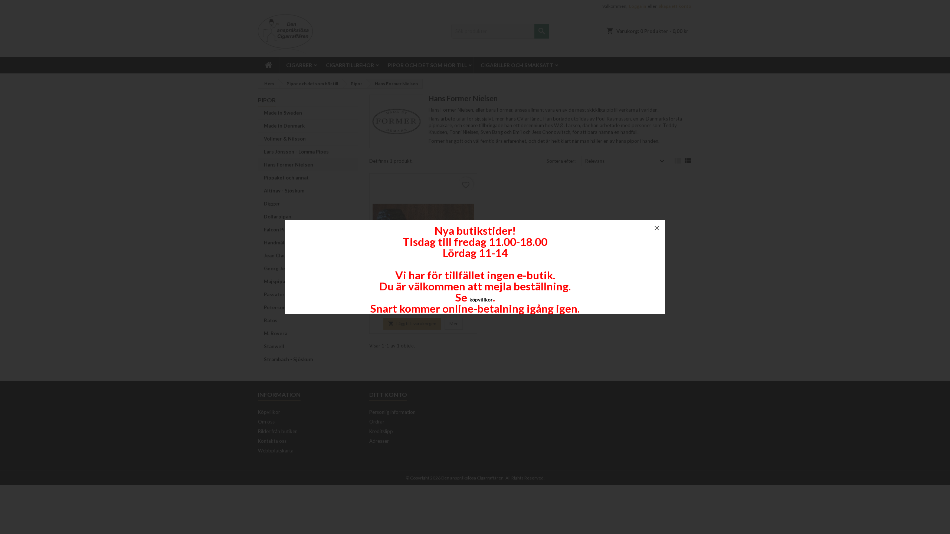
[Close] (657, 228)
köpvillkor (481, 300)
